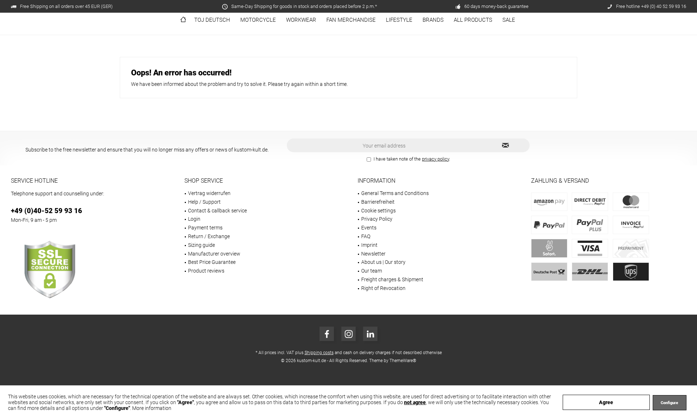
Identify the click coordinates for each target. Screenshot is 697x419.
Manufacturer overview (214, 254)
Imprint (369, 245)
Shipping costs (319, 352)
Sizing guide (201, 245)
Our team (371, 271)
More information (151, 408)
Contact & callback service (217, 210)
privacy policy (435, 159)
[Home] (183, 20)
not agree (415, 402)
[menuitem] (183, 20)
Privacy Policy (376, 219)
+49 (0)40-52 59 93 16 (46, 211)
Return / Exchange (209, 236)
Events (368, 228)
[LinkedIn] (370, 334)
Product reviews (206, 271)
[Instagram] (348, 334)
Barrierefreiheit (378, 202)
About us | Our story (383, 262)
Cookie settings (378, 210)
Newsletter (373, 254)
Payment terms (205, 228)
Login (194, 219)
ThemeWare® (403, 360)
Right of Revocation (383, 288)
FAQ (365, 236)
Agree (606, 402)
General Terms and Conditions (395, 193)
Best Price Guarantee (212, 262)
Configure (669, 403)
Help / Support (204, 202)
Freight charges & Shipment (392, 279)
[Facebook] (326, 334)
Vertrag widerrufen (209, 193)
